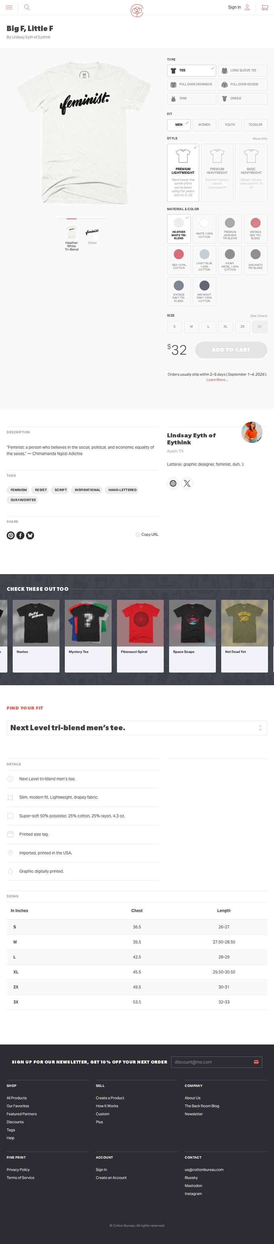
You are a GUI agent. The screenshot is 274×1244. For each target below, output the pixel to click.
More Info (260, 138)
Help (10, 1138)
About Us (192, 1098)
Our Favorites (18, 1106)
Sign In (101, 1169)
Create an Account (111, 1177)
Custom (102, 1114)
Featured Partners (22, 1114)
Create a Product (110, 1098)
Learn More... (217, 379)
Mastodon (193, 1185)
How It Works (107, 1106)
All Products (17, 1098)
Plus (99, 1122)
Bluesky (191, 1177)
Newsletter (194, 1114)
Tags (11, 1130)
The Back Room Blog (202, 1106)
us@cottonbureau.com (204, 1169)
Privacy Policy (18, 1169)
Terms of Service (20, 1177)
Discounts (15, 1122)
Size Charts (258, 316)
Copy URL (149, 534)
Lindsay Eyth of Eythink (31, 37)
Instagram (193, 1193)
